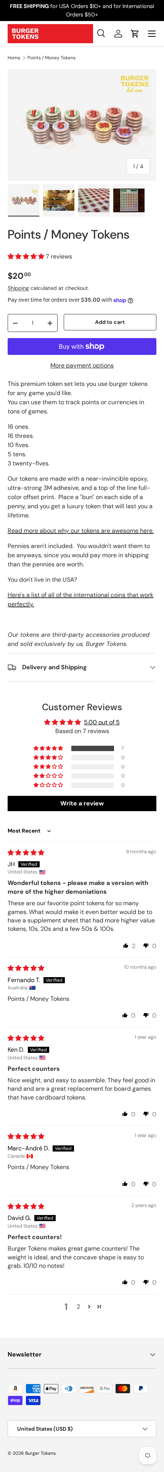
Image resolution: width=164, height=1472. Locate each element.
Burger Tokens (40, 1453)
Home (14, 57)
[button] (135, 33)
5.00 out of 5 (102, 722)
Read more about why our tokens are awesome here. (81, 531)
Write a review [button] (82, 803)
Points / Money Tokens (51, 57)
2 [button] (78, 1307)
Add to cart (110, 322)
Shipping (18, 288)
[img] (26, 853)
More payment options (82, 365)
